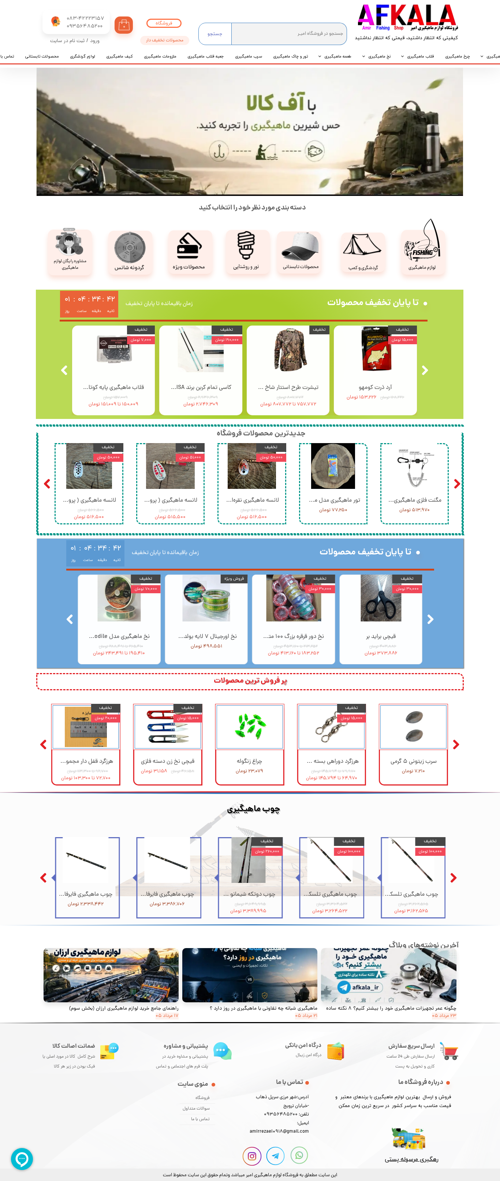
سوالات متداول (196, 1109)
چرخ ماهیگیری (457, 56)
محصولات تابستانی (42, 56)
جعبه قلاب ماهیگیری (205, 56)
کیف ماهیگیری (119, 56)
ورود (95, 41)
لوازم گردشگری (82, 56)
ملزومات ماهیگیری (160, 56)
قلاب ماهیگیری (420, 56)
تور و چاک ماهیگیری (290, 56)
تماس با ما (200, 1119)
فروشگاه (202, 1098)
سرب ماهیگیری (248, 56)
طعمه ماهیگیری (338, 56)
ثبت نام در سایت (67, 41)
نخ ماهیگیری (379, 56)
